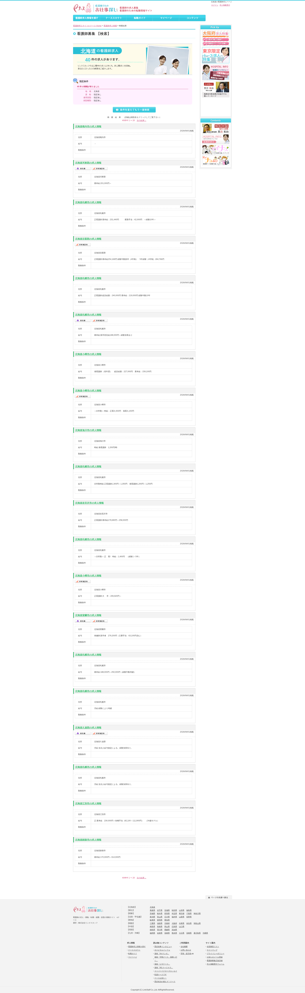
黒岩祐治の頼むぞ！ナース (164, 981)
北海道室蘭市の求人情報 (88, 615)
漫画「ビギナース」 (162, 964)
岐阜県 (152, 920)
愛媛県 (167, 930)
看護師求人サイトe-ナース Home (87, 26)
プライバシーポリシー (215, 953)
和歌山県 (197, 923)
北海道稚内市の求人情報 (88, 126)
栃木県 (159, 913)
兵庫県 (181, 923)
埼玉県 (174, 913)
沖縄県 (205, 933)
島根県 (159, 926)
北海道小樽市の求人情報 (88, 354)
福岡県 (152, 933)
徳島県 (152, 930)
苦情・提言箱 (186, 953)
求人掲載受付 (225, 5)
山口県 (181, 926)
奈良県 (189, 923)
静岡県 (159, 920)
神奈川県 (197, 913)
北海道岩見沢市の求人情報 (89, 503)
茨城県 (152, 913)
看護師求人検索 (110, 26)
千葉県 (189, 913)
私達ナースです (160, 974)
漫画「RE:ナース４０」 (163, 967)
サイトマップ (212, 950)
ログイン (214, 5)
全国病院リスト (213, 946)
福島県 (189, 910)
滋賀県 (159, 923)
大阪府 (174, 923)
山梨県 (181, 917)
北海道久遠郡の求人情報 (88, 727)
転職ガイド (132, 953)
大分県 (181, 933)
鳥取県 (152, 926)
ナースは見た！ (160, 978)
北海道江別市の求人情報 (88, 803)
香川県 (159, 930)
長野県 (189, 917)
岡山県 (167, 926)
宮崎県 (189, 933)
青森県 (152, 910)
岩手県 (159, 910)
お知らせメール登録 (215, 957)
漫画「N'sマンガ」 (161, 953)
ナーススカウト (134, 950)
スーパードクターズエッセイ (165, 971)
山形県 (181, 910)
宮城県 (167, 910)
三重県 (152, 923)
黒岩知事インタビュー (163, 946)
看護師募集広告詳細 (215, 960)
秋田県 (174, 910)
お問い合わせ (186, 950)
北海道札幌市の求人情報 (88, 202)
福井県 (174, 917)
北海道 (152, 907)
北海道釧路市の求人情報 (88, 839)
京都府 (167, 923)
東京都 (181, 913)
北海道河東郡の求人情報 (88, 162)
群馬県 (167, 913)
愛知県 (167, 920)
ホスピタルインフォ (162, 950)
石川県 (167, 917)
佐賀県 (159, 933)
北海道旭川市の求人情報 (88, 430)
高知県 (174, 930)
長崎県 (167, 933)
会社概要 (184, 946)
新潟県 (152, 917)
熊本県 (174, 933)
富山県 (159, 917)
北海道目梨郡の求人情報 (88, 238)
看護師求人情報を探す (137, 946)
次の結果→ (141, 120)
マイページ (132, 957)
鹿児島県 (197, 933)
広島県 (174, 926)
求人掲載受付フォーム (215, 964)
